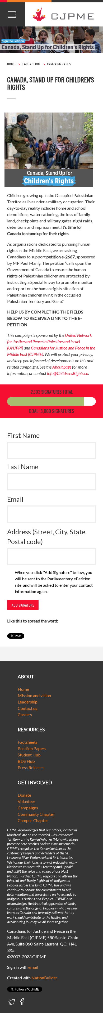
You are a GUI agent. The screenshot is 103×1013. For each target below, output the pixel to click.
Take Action (31, 64)
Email (15, 499)
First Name (23, 435)
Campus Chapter (33, 820)
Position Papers (32, 748)
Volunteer (26, 801)
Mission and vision (34, 695)
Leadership (28, 701)
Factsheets (28, 742)
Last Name (22, 466)
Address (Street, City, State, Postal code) (47, 537)
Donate (24, 794)
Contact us (27, 708)
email (33, 967)
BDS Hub (26, 761)
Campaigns (28, 807)
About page (61, 366)
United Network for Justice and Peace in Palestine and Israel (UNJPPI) (49, 341)
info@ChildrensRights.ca (67, 373)
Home (11, 64)
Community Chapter (36, 814)
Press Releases (31, 767)
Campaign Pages (59, 64)
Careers (25, 714)
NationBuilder (44, 977)
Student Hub (29, 754)
